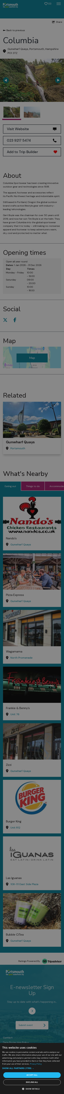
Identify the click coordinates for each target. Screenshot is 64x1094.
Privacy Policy (36, 1064)
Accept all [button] (32, 1075)
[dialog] (32, 1068)
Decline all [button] (32, 1082)
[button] (32, 1068)
